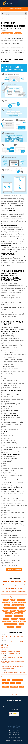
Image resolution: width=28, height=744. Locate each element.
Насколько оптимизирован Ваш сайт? (14, 585)
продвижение (5, 686)
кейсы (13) (13, 610)
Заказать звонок (14, 723)
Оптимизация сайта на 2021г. (14, 588)
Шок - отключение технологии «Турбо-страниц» (12, 637)
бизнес (12, 683)
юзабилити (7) (10, 626)
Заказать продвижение (14, 569)
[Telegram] (19, 727)
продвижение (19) (18, 616)
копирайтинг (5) (21, 610)
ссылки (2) (16, 621)
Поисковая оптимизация (17, 679)
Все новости (4, 677)
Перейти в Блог (14, 597)
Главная (5, 706)
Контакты (16, 709)
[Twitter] (8, 727)
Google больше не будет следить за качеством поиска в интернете (11, 652)
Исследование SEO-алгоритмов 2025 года (13, 642)
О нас (9, 706)
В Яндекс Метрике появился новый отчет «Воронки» (13, 646)
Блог (24, 706)
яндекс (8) (18, 626)
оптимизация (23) (18, 613)
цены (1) (21, 624)
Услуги (14, 706)
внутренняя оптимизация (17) (10, 607)
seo (9, 679)
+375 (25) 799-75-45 (14, 734)
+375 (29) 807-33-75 (14, 732)
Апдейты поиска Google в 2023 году (11, 657)
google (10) (6, 599)
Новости (19, 706)
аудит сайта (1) (22, 602)
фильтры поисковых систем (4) (10, 624)
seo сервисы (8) (6, 602)
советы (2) (22, 618)
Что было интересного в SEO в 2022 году (13, 672)
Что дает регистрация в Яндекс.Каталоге (14, 591)
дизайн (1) (22, 607)
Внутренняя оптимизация (7, 33)
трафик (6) (23, 621)
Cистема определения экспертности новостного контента (12, 667)
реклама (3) (6, 618)
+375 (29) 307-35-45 (14, 730)
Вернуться (14, 694)
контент (18, 683)
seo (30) (12, 599)
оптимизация (18, 33)
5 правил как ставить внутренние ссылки (14, 581)
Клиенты (11, 709)
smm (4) (14, 602)
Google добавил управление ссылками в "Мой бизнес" (13, 661)
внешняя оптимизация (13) (18, 605)
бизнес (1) (7, 605)
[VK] (11, 727)
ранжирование (14, 686)
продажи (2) (8, 616)
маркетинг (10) (9, 613)
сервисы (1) (14, 618)
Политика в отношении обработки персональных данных (14, 741)
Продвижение (5, 683)
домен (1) (5, 610)
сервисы (21, 686)
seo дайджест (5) (21, 599)
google (4, 679)
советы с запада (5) (6, 621)
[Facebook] (14, 727)
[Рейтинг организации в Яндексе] (14, 714)
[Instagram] (17, 726)
